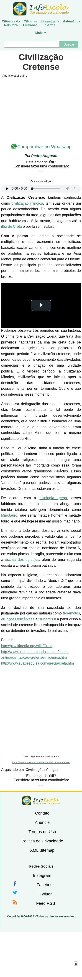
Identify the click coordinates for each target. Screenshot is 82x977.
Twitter (46, 894)
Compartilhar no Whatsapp (44, 146)
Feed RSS (45, 903)
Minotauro (9, 515)
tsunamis (45, 619)
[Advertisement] (41, 710)
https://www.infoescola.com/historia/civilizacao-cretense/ (41, 762)
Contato (42, 813)
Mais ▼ (41, 32)
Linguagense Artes (50, 23)
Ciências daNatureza (11, 23)
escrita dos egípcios (22, 559)
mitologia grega (53, 498)
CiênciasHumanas (30, 23)
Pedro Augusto (44, 156)
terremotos (71, 613)
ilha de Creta (11, 226)
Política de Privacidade (42, 841)
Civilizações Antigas (42, 769)
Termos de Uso (42, 831)
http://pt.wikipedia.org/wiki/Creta (26, 646)
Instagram (42, 875)
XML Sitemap (42, 850)
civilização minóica (27, 203)
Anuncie (42, 822)
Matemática (71, 21)
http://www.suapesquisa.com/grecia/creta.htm (37, 663)
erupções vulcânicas (17, 619)
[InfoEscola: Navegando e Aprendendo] (41, 9)
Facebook (46, 885)
